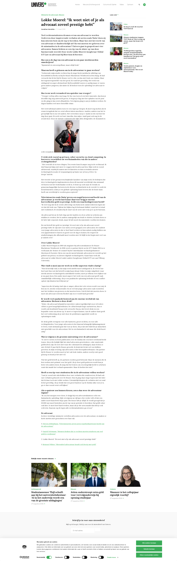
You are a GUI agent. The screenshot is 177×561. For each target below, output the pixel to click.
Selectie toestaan (149, 549)
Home (77, 4)
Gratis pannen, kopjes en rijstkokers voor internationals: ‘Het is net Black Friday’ (133, 68)
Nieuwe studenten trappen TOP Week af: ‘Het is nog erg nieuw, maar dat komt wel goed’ (134, 40)
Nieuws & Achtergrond (91, 4)
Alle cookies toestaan (149, 543)
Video (122, 4)
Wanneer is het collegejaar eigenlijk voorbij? (124, 493)
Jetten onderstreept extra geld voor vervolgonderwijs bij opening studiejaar (87, 495)
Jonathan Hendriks (47, 29)
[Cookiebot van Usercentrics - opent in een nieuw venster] (24, 557)
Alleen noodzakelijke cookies (149, 555)
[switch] (66, 557)
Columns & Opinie (109, 4)
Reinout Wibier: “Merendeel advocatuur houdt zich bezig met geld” (69, 444)
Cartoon (130, 4)
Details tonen (111, 557)
